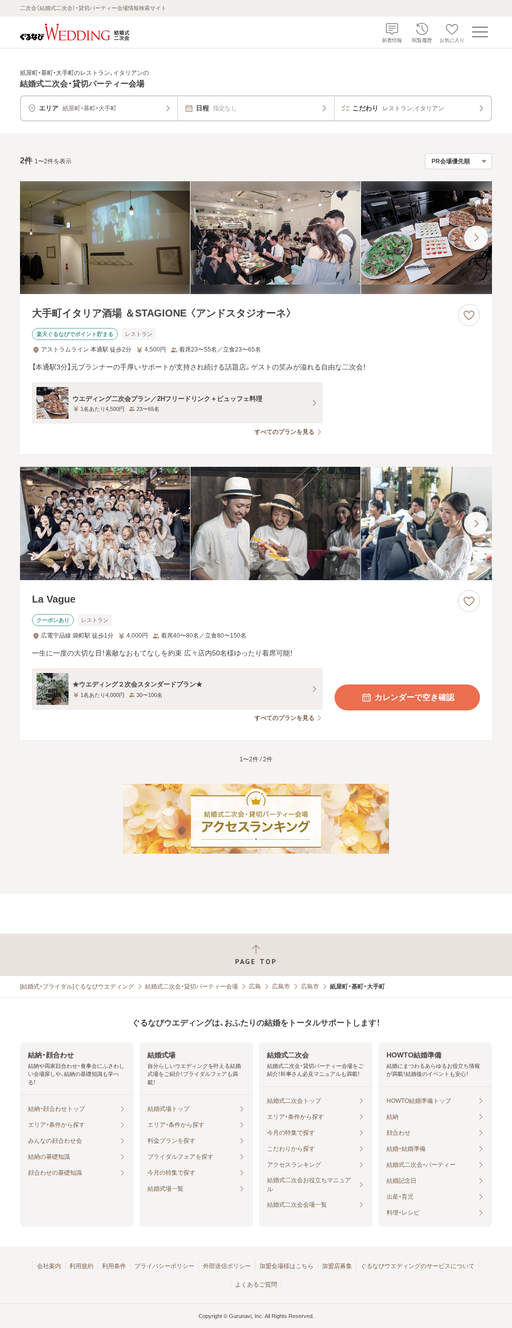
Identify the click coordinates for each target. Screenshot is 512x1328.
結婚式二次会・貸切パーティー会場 (191, 986)
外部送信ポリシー (227, 1266)
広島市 (281, 986)
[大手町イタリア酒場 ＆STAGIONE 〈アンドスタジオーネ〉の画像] (256, 238)
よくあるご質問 (256, 1284)
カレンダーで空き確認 (414, 697)
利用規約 (82, 1266)
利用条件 (114, 1266)
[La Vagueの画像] (256, 523)
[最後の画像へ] (476, 238)
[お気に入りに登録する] (469, 315)
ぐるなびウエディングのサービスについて (417, 1266)
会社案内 (49, 1266)
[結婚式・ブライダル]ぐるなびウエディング (77, 986)
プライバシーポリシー (164, 1266)
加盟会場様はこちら (287, 1266)
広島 (255, 986)
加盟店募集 (337, 1266)
